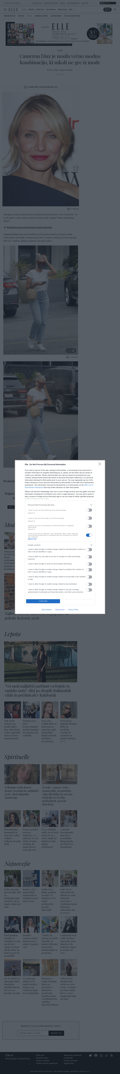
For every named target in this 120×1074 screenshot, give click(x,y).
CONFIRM (43, 601)
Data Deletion (47, 609)
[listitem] (60, 505)
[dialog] (60, 537)
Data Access (60, 609)
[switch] (89, 510)
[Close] (100, 464)
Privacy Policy (73, 609)
